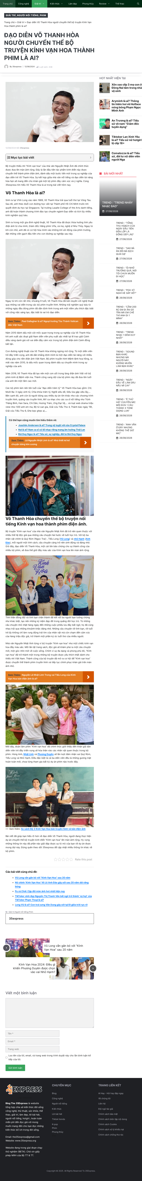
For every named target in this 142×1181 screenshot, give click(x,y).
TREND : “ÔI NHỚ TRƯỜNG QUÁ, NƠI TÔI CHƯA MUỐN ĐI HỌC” (126, 272)
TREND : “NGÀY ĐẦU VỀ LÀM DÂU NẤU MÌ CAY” (125, 382)
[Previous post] (6, 948)
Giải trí (38, 3)
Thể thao (119, 3)
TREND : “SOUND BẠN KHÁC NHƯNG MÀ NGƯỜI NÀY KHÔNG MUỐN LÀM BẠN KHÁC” (125, 358)
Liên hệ (102, 1103)
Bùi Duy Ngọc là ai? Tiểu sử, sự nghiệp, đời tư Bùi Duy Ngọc (50, 434)
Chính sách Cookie (107, 1124)
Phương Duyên (46, 754)
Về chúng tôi (104, 1098)
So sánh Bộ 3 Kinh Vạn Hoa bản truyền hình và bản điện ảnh (53, 828)
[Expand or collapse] (90, 157)
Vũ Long (64, 538)
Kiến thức (54, 3)
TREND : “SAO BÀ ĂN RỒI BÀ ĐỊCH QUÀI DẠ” (125, 251)
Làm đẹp (73, 3)
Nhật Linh (28, 754)
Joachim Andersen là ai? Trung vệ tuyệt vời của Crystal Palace (51, 425)
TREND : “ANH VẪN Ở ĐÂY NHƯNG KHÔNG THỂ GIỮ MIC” (126, 428)
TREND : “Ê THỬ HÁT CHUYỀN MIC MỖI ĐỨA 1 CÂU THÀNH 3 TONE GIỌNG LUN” (126, 405)
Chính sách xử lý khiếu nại (111, 1129)
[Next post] (93, 968)
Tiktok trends (58, 1119)
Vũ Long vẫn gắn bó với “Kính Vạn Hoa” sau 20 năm (42, 877)
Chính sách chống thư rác (110, 1134)
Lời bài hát (57, 1114)
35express (16, 66)
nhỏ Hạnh (79, 538)
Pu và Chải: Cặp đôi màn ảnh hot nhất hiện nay (40, 891)
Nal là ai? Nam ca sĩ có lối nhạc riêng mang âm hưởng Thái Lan (51, 429)
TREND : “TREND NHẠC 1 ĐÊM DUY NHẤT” (125, 335)
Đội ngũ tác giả (105, 1109)
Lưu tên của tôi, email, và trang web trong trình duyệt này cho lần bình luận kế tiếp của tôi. (49, 1057)
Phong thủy (88, 3)
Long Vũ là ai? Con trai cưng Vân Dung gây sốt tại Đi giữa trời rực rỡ (51, 904)
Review (102, 3)
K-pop (55, 1124)
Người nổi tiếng (28, 15)
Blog (54, 1093)
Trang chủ (8, 3)
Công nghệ (23, 3)
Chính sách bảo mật (108, 1114)
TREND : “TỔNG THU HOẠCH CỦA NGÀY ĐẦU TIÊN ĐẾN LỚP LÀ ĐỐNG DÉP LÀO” (125, 228)
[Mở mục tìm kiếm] (138, 3)
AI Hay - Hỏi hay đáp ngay (110, 1093)
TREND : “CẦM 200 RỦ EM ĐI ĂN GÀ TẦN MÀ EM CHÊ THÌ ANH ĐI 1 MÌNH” (126, 312)
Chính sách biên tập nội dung (112, 1119)
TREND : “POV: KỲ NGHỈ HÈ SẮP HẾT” (126, 291)
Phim (43, 15)
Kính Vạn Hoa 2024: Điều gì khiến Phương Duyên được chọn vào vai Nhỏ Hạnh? (34, 968)
